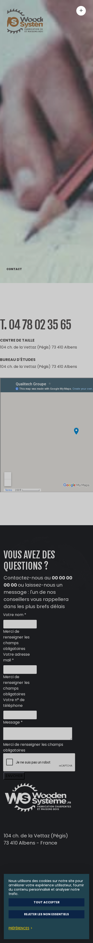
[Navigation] (79, 11)
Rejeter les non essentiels (46, 914)
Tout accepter (47, 902)
